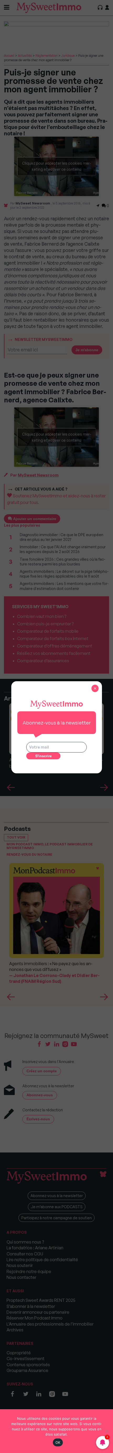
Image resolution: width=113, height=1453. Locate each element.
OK (57, 1442)
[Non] (106, 1431)
